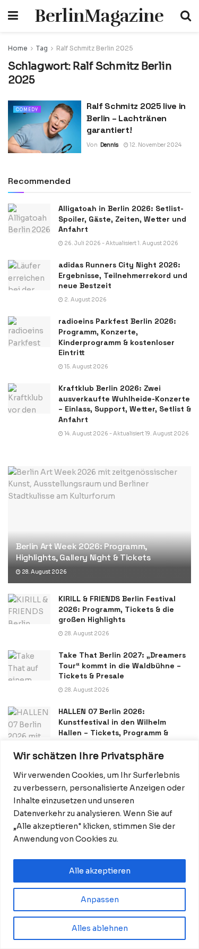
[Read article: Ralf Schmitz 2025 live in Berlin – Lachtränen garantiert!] (44, 126)
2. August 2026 (85, 299)
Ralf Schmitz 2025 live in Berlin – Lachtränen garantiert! (136, 118)
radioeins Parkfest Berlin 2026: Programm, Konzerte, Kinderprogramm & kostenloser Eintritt (117, 336)
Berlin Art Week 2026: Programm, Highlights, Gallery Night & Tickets (83, 552)
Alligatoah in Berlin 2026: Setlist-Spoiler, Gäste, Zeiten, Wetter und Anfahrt (122, 219)
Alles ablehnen (100, 928)
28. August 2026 (44, 571)
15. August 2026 (85, 366)
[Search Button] (185, 16)
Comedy (27, 109)
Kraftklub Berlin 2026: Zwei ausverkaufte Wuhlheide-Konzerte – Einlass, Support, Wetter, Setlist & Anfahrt (124, 403)
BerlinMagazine (98, 16)
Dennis (109, 144)
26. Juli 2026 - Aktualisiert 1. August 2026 (120, 243)
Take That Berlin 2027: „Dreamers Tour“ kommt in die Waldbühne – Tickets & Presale (122, 665)
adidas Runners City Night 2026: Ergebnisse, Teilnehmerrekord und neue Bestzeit (122, 275)
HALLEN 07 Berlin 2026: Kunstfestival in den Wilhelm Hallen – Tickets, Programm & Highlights (113, 727)
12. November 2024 (154, 144)
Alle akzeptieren (100, 871)
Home (18, 48)
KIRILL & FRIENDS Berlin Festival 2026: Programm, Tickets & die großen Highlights (117, 609)
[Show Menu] (13, 16)
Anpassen (100, 899)
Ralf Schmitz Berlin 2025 (94, 48)
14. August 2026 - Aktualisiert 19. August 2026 (126, 433)
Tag (42, 48)
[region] (99, 844)
